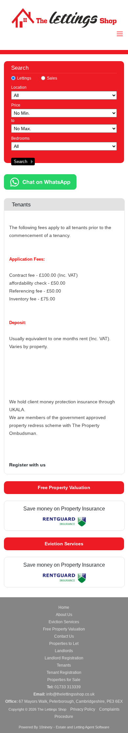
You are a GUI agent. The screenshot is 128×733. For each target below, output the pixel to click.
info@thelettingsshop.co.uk (70, 694)
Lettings (24, 78)
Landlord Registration (64, 658)
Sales (52, 78)
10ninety (46, 727)
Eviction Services (64, 543)
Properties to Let (63, 643)
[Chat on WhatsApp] (40, 188)
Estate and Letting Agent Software (82, 727)
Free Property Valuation (64, 487)
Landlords (64, 651)
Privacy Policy (82, 709)
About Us (64, 614)
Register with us (27, 464)
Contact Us (64, 636)
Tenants (64, 665)
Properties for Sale (63, 679)
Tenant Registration (64, 672)
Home (63, 607)
